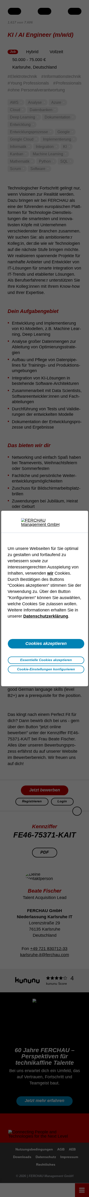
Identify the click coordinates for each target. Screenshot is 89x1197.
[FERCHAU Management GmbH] (44, 522)
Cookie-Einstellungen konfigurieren (46, 669)
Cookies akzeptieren (46, 643)
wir (50, 573)
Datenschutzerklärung (45, 616)
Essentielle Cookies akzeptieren (46, 660)
